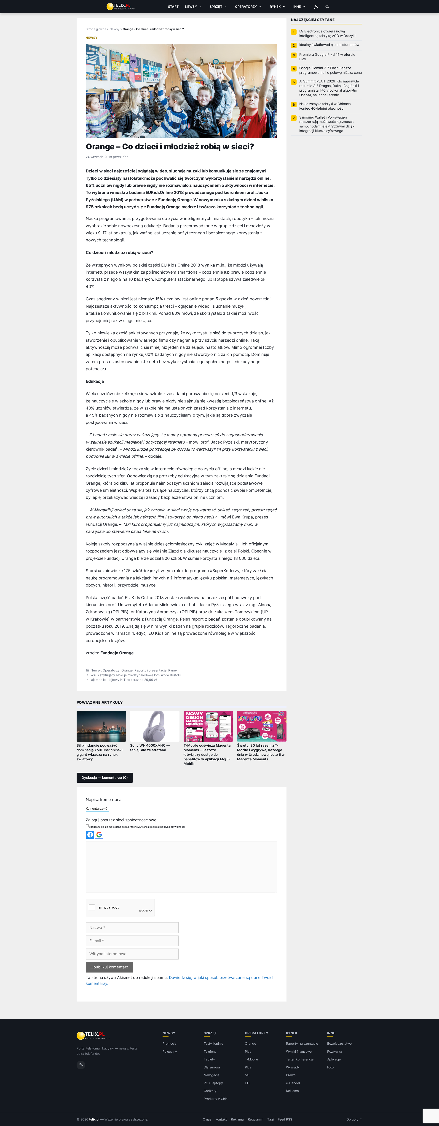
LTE (247, 1083)
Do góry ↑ (354, 1119)
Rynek (275, 6)
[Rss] (81, 1065)
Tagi (270, 1119)
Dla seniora (212, 1067)
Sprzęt (216, 6)
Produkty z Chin (216, 1099)
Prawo (290, 1075)
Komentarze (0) (97, 808)
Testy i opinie (213, 1043)
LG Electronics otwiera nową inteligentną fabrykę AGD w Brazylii (327, 33)
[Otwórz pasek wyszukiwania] (327, 6)
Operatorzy (246, 6)
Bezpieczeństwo (339, 1043)
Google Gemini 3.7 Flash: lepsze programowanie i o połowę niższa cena (330, 70)
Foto (330, 1067)
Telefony (210, 1051)
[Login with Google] (99, 835)
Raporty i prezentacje (150, 670)
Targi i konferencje (299, 1059)
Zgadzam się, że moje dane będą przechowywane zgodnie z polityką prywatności (137, 826)
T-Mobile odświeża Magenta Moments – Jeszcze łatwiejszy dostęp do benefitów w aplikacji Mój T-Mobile (207, 754)
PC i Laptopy (213, 1083)
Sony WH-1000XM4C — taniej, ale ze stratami (150, 747)
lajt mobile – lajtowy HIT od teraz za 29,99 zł (124, 680)
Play (248, 1051)
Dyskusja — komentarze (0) (105, 778)
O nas (207, 1119)
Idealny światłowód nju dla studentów (329, 45)
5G (247, 1075)
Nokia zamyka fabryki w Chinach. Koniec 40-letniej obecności (325, 106)
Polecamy (170, 1051)
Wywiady (293, 1067)
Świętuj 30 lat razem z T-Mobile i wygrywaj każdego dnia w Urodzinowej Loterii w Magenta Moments (261, 752)
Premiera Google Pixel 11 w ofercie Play (327, 57)
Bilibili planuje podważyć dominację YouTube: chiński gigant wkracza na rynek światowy (100, 752)
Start (173, 6)
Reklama (292, 1091)
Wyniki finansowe (299, 1051)
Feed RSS (285, 1119)
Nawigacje (212, 1075)
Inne (297, 6)
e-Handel (293, 1083)
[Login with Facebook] (90, 835)
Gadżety (210, 1091)
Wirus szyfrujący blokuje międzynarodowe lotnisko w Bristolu (136, 675)
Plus (248, 1067)
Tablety (209, 1059)
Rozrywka (334, 1051)
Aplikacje (334, 1059)
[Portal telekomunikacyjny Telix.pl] (93, 1035)
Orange (127, 670)
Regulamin (255, 1119)
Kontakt (221, 1119)
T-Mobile (251, 1059)
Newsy (191, 6)
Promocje (170, 1043)
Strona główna (96, 29)
